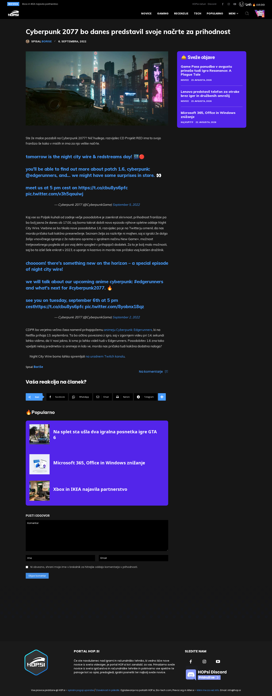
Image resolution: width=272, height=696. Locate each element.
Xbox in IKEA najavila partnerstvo (40, 4)
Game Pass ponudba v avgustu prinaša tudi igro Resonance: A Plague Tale (206, 70)
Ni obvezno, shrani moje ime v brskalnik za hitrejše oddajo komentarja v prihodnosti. (84, 567)
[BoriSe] (28, 41)
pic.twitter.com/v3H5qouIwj (54, 194)
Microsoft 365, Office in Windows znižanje (99, 463)
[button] (247, 13)
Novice (185, 80)
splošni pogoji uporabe (81, 690)
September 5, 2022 (126, 204)
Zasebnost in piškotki (107, 690)
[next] (129, 4)
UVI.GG (260, 5)
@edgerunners (41, 175)
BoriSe (47, 41)
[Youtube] (234, 4)
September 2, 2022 (126, 317)
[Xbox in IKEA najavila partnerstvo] (39, 491)
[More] (162, 397)
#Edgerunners (148, 281)
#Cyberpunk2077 (87, 288)
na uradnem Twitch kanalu (105, 356)
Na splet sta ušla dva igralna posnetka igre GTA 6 (105, 434)
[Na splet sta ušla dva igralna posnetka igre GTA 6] (39, 434)
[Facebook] (222, 4)
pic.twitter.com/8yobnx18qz (114, 306)
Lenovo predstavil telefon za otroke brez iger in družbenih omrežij (210, 93)
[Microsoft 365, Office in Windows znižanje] (39, 464)
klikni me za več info (208, 690)
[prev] (123, 4)
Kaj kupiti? (187, 122)
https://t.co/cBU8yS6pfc (103, 187)
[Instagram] (228, 4)
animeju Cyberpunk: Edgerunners (128, 330)
